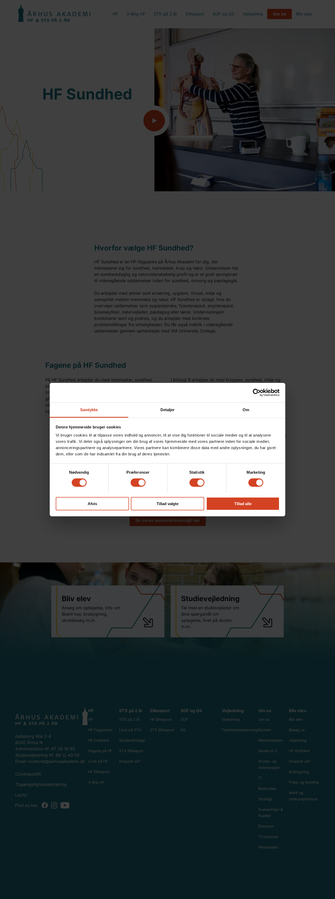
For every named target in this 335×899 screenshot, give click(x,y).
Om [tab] (246, 409)
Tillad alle (243, 503)
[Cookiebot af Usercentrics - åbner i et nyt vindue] (257, 393)
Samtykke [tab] (89, 409)
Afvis (92, 503)
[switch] (138, 482)
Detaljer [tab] (167, 409)
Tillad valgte (167, 503)
